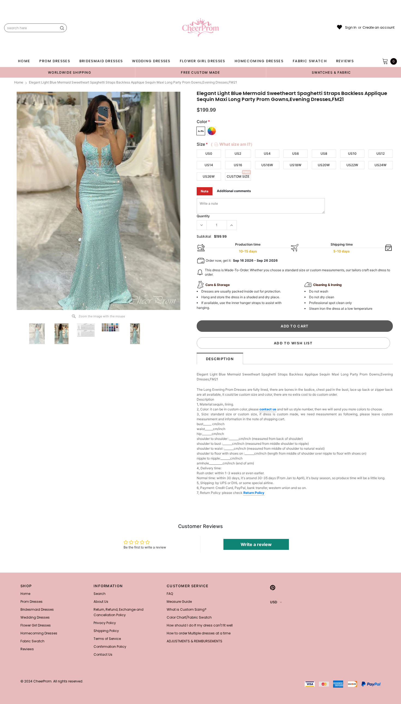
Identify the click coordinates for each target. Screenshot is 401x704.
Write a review (256, 544)
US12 (380, 153)
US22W (352, 165)
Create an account (378, 27)
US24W (381, 165)
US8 (324, 153)
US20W (324, 165)
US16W (267, 165)
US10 (352, 153)
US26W (209, 176)
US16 (238, 165)
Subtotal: (204, 236)
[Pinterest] (272, 587)
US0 (208, 153)
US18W (295, 165)
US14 (209, 165)
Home (18, 82)
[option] (69, 72)
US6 (295, 153)
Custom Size (238, 176)
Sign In (351, 27)
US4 (267, 153)
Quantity (203, 216)
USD (273, 602)
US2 (238, 153)
